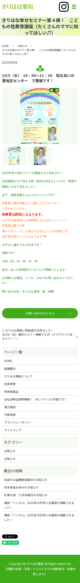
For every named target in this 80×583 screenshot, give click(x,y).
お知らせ (22, 46)
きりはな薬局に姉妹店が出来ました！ (29, 330)
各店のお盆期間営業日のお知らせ (25, 480)
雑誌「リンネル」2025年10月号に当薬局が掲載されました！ (39, 505)
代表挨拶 (10, 415)
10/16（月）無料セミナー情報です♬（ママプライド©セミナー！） (37, 337)
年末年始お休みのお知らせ (21, 487)
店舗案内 (10, 369)
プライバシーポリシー (18, 422)
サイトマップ (12, 430)
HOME (5, 46)
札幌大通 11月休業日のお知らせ (26, 495)
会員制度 (10, 384)
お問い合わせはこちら (40, 313)
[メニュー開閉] (74, 7)
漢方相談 (10, 407)
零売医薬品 (11, 392)
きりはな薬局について (18, 376)
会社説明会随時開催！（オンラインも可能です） (35, 399)
